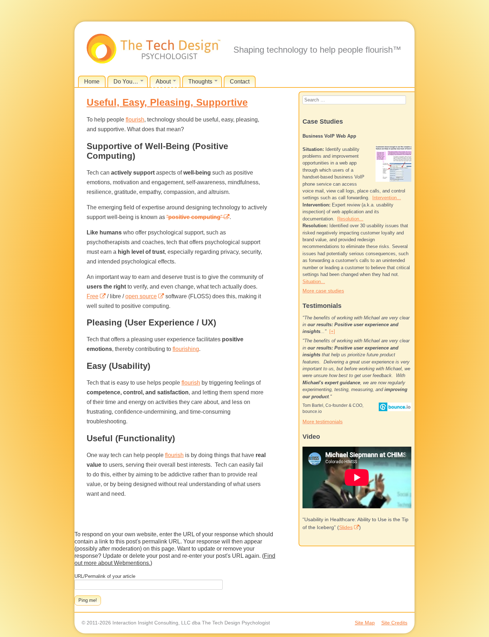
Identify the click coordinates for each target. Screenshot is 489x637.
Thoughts (200, 82)
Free (92, 296)
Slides (346, 527)
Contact (240, 82)
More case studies (323, 291)
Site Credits (394, 623)
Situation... (313, 281)
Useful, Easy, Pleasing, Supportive (167, 102)
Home (92, 82)
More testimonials (322, 421)
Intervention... (386, 197)
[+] (332, 331)
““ (194, 217)
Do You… (125, 82)
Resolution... (350, 219)
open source (141, 296)
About (163, 82)
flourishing (186, 349)
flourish (135, 120)
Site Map (365, 623)
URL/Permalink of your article (104, 576)
